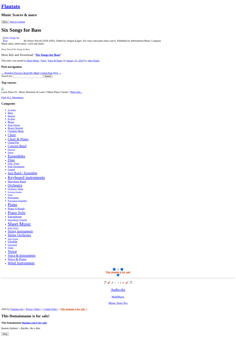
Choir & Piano (18, 139)
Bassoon (11, 116)
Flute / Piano (13, 163)
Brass (11, 122)
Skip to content (17, 22)
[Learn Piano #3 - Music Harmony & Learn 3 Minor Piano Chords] (2, 89)
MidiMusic (118, 296)
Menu (5, 22)
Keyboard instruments (26, 177)
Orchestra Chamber (15, 192)
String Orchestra (19, 235)
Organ (10, 195)
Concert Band (17, 146)
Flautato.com (16, 309)
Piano (12, 204)
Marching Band (17, 181)
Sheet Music (33, 60)
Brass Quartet (14, 125)
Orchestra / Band (15, 189)
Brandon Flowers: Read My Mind (20, 73)
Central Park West (50, 73)
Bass (10, 112)
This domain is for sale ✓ (73, 309)
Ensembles (16, 156)
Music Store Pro (118, 303)
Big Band (11, 119)
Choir (12, 135)
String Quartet (13, 239)
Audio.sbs (118, 289)
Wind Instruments (21, 263)
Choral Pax (13, 142)
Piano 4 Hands (16, 208)
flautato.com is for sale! (34, 322)
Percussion (13, 197)
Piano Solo (17, 212)
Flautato (10, 6)
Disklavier (11, 150)
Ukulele (12, 241)
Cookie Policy (50, 309)
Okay (5, 334)
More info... (76, 92)
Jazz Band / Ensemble (22, 173)
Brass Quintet (15, 128)
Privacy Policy (33, 309)
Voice (43, 60)
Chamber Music (16, 131)
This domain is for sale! (118, 272)
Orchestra (15, 185)
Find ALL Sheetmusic (12, 97)
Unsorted (12, 244)
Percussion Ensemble (17, 201)
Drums (10, 152)
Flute (11, 160)
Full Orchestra (16, 166)
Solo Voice (13, 228)
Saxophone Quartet (17, 220)
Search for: (6, 76)
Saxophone (15, 216)
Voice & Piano (55, 60)
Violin (10, 248)
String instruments (20, 231)
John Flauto (93, 60)
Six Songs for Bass (48, 55)
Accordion (12, 110)
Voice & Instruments (21, 255)
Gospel (11, 169)
